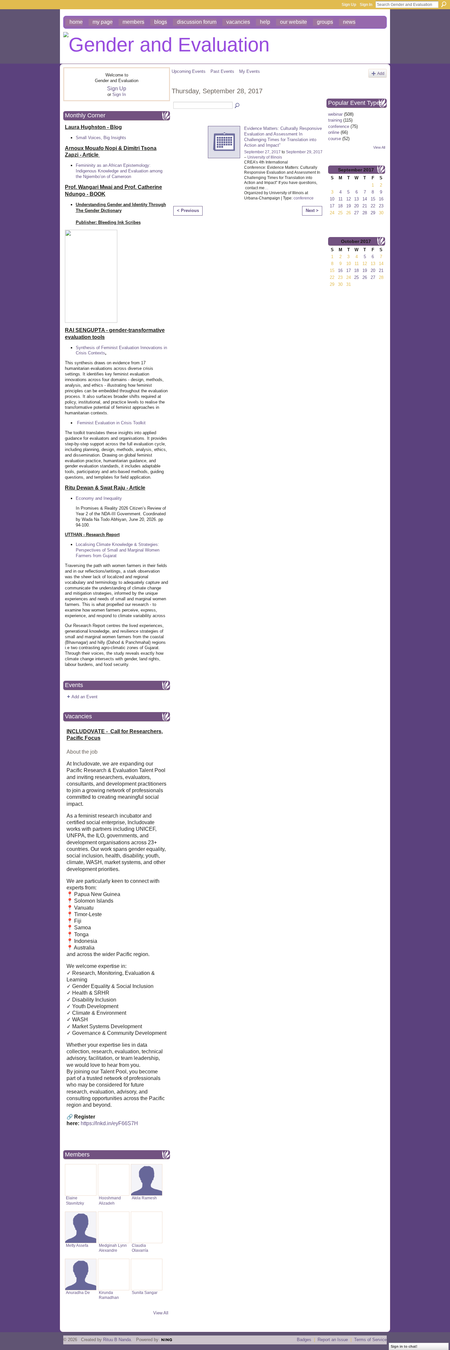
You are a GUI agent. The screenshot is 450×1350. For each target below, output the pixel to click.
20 (356, 205)
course (334, 138)
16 (381, 198)
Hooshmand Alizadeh (110, 1200)
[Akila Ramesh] (146, 1180)
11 (340, 198)
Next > (312, 210)
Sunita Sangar (144, 1292)
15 (373, 198)
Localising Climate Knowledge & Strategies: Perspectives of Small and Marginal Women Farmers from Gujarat (117, 550)
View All (160, 1312)
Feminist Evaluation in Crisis (104, 422)
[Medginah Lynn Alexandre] (113, 1227)
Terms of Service (370, 1339)
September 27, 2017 (262, 152)
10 (332, 198)
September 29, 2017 (304, 152)
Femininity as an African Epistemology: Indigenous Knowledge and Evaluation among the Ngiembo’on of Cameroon (119, 171)
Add (380, 73)
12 (348, 198)
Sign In (366, 4)
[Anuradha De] (81, 1274)
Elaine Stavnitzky (75, 1200)
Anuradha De (78, 1292)
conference (304, 198)
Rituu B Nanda (117, 1339)
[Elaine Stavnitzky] (81, 1180)
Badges (304, 1339)
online (333, 132)
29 (373, 212)
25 (356, 277)
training (335, 120)
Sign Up (349, 4)
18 (340, 205)
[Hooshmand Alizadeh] (113, 1180)
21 (364, 205)
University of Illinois (264, 157)
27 (356, 212)
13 (356, 198)
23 (381, 205)
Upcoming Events (189, 71)
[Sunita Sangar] (146, 1274)
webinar (335, 114)
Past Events (222, 71)
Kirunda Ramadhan (109, 1295)
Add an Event (84, 696)
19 (348, 205)
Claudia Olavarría (140, 1248)
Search (443, 4)
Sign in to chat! (404, 1346)
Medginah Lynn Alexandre (113, 1248)
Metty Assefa (77, 1245)
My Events (249, 71)
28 (364, 212)
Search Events (237, 106)
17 (332, 205)
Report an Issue (333, 1339)
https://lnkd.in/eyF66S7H (109, 1123)
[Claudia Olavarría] (146, 1227)
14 (364, 198)
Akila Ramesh (144, 1198)
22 (373, 205)
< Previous (188, 210)
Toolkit (139, 422)
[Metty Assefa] (81, 1227)
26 (364, 277)
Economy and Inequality (99, 498)
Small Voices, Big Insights (101, 137)
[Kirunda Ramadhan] (113, 1274)
